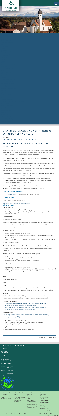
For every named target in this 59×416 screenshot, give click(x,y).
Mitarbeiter (4, 48)
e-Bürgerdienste (6, 57)
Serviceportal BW (6, 52)
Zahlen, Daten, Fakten (7, 41)
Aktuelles (3, 44)
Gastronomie (5, 98)
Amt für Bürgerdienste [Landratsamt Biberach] (16, 203)
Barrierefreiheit (39, 413)
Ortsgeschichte (5, 35)
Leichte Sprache (46, 413)
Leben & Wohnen (6, 87)
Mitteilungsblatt (5, 74)
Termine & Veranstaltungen (9, 88)
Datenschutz (27, 413)
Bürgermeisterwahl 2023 (8, 79)
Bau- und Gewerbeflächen (8, 120)
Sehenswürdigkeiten (7, 96)
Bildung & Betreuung (7, 105)
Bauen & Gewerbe (6, 116)
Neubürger (4, 76)
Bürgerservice (5, 46)
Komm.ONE (55, 415)
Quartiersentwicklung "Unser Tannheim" (13, 101)
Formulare (4, 59)
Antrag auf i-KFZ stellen (11, 194)
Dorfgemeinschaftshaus (8, 68)
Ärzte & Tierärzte (6, 94)
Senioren (3, 112)
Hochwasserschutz (6, 122)
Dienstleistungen (6, 54)
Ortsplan (3, 39)
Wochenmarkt (5, 103)
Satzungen (4, 66)
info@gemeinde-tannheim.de (10, 360)
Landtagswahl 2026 (6, 85)
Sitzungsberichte (6, 72)
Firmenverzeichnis (6, 118)
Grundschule (5, 109)
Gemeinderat (5, 70)
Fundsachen (4, 61)
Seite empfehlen (52, 337)
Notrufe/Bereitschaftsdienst (9, 65)
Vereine (3, 90)
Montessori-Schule (6, 111)
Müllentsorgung (5, 63)
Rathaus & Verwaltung (7, 43)
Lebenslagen (5, 55)
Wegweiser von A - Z (7, 50)
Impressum (32, 413)
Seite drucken (42, 337)
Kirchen (3, 92)
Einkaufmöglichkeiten (7, 100)
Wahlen (3, 77)
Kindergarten (5, 107)
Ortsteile (3, 37)
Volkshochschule (6, 114)
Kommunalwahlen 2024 (8, 81)
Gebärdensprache (54, 413)
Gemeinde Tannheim (7, 33)
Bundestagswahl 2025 (7, 83)
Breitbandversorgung (7, 123)
